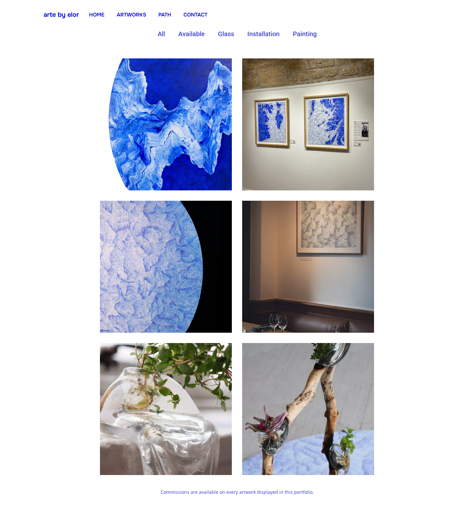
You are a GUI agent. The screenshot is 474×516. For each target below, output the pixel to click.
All (161, 34)
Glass (226, 34)
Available (191, 34)
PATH (164, 14)
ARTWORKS (131, 14)
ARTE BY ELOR (61, 15)
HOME (96, 14)
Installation (263, 34)
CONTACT (195, 14)
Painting (305, 34)
